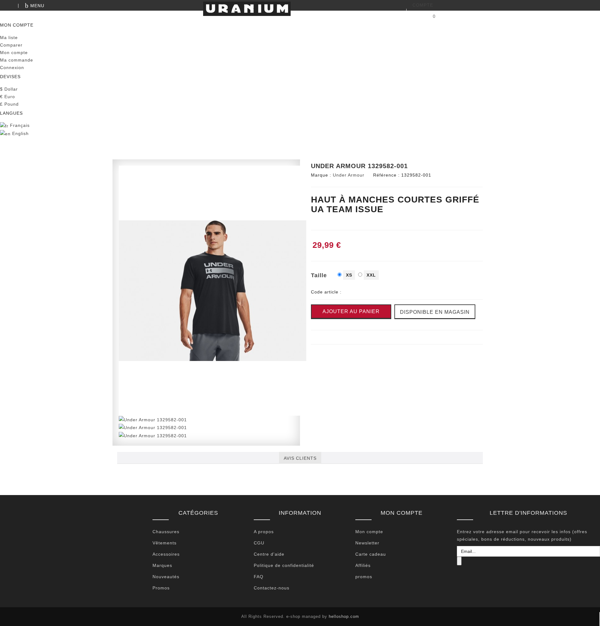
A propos (264, 531)
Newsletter (367, 542)
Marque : (321, 175)
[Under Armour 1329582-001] (212, 290)
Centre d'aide (269, 554)
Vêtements (164, 542)
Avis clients (300, 458)
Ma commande (16, 60)
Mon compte (369, 531)
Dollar (9, 89)
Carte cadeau (370, 554)
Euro (7, 96)
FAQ (258, 576)
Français (19, 125)
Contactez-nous (271, 587)
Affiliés (363, 565)
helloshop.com (344, 616)
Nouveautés (165, 576)
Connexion (12, 67)
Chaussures (165, 531)
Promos (161, 587)
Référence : (386, 175)
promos (363, 576)
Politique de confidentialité (284, 565)
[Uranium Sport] (300, 9)
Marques (162, 565)
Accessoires (166, 554)
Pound (9, 104)
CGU (259, 542)
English (20, 133)
